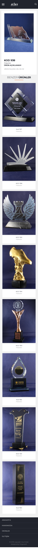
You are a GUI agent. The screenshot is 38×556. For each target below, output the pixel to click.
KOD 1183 (19, 345)
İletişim (5, 536)
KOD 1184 (19, 291)
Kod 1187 (19, 129)
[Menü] (4, 4)
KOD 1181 (19, 454)
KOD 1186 (19, 183)
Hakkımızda (7, 525)
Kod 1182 (19, 399)
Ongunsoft (23, 544)
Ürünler (6, 531)
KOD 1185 (19, 237)
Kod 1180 (19, 508)
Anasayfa (6, 520)
